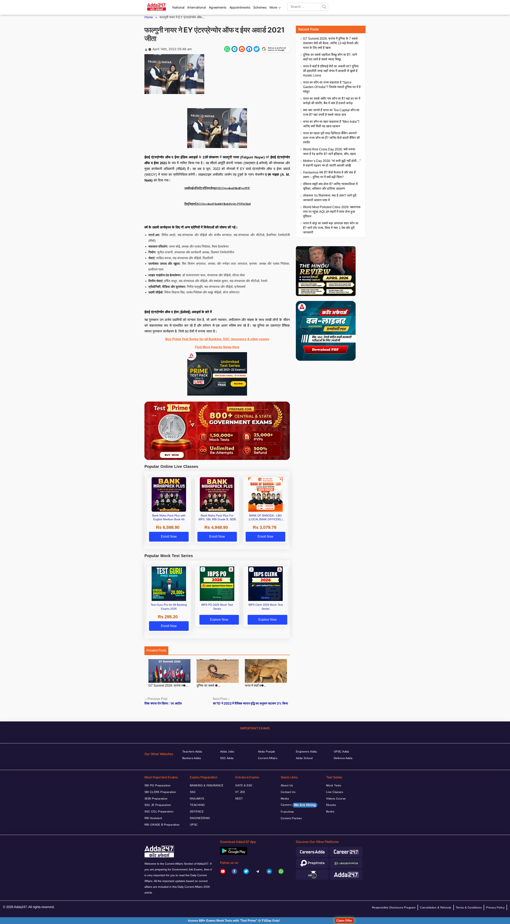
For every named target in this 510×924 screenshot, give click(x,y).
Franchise (287, 811)
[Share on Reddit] (242, 49)
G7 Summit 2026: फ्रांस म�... (168, 685)
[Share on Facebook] (249, 49)
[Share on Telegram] (234, 49)
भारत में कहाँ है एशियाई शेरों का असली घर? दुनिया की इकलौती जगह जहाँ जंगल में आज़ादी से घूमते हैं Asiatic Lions (331, 71)
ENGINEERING (200, 818)
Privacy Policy (495, 907)
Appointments (240, 7)
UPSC (194, 824)
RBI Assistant (153, 818)
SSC (193, 792)
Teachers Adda (192, 751)
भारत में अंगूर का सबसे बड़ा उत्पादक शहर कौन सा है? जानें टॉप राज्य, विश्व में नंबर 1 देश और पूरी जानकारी (330, 227)
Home (148, 17)
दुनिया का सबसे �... (208, 685)
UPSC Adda (341, 751)
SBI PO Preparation (157, 785)
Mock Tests (333, 785)
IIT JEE (240, 792)
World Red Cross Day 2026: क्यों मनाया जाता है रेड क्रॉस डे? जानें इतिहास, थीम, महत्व (329, 152)
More (273, 7)
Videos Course (336, 798)
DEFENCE (197, 811)
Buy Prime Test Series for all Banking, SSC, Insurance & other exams (217, 339)
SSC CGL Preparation (159, 811)
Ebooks (331, 804)
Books (330, 811)
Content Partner (291, 818)
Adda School (304, 758)
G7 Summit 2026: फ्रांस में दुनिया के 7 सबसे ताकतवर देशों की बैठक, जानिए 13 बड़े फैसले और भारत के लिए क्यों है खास (330, 43)
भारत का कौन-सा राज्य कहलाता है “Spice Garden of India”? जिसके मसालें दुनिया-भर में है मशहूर (332, 87)
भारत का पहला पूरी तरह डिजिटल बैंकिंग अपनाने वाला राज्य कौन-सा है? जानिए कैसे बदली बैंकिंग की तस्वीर (331, 137)
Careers (298, 805)
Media (285, 798)
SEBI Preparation (156, 798)
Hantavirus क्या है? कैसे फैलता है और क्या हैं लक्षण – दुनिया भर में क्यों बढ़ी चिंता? (329, 175)
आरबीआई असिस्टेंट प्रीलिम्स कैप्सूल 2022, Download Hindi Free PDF (217, 188)
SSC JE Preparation (157, 804)
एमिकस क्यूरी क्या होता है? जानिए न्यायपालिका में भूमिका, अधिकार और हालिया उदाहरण (330, 186)
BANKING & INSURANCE (206, 785)
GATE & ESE (243, 785)
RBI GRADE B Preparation (162, 824)
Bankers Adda (191, 758)
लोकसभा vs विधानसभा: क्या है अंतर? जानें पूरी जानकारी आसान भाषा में (329, 198)
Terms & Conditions (469, 907)
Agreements (218, 7)
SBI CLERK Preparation (160, 792)
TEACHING (197, 804)
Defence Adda (343, 758)
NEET (239, 798)
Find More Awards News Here (217, 347)
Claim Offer (344, 920)
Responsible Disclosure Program (394, 907)
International (196, 7)
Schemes (260, 7)
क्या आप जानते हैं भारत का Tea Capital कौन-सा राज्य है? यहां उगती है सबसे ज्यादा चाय (331, 112)
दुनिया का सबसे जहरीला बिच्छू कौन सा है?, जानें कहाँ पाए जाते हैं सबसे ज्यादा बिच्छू (330, 57)
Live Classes (334, 792)
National (178, 7)
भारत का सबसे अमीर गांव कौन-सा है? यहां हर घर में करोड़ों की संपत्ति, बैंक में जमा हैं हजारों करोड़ (331, 101)
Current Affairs (267, 758)
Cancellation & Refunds (435, 907)
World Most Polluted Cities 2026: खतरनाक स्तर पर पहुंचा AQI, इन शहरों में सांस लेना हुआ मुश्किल (332, 211)
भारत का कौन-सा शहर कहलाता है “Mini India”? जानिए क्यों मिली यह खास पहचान (331, 124)
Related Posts (156, 650)
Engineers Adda (306, 751)
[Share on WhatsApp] (227, 49)
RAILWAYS (197, 798)
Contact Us (288, 792)
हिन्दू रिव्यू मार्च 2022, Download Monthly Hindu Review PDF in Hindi (217, 204)
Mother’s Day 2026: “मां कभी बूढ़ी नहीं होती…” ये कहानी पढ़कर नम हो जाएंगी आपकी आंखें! (332, 163)
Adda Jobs (227, 751)
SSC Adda (226, 758)
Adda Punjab (266, 751)
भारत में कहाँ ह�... (255, 685)
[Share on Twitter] (257, 49)
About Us (287, 785)
